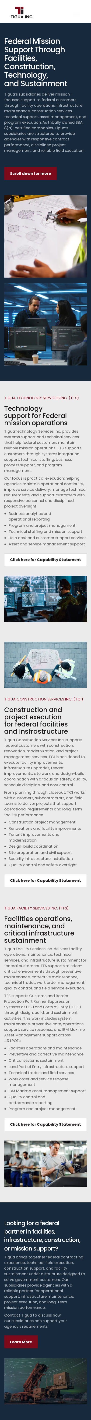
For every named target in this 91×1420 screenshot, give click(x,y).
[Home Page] (22, 13)
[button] (76, 13)
